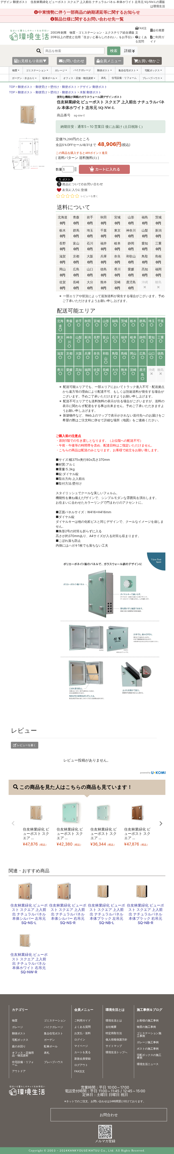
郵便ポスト (103, 70)
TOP (12, 87)
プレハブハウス (151, 78)
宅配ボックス (152, 70)
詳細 (127, 51)
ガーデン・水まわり (23, 78)
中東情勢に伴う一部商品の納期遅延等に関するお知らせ (89, 12)
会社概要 (158, 30)
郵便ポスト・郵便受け (32, 87)
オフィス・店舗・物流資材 (78, 78)
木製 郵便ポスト (90, 92)
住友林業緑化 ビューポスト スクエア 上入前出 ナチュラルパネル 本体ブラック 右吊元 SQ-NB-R (145, 914)
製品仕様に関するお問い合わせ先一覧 (89, 19)
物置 (14, 70)
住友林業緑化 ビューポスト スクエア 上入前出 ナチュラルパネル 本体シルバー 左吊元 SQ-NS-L (29, 914)
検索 (113, 51)
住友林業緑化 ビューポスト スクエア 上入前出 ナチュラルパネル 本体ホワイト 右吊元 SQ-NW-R (29, 963)
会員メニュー (110, 61)
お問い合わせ (73, 61)
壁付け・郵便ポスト (63, 87)
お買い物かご (149, 61)
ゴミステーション (36, 70)
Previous (13, 823)
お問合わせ (109, 1114)
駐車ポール (49, 78)
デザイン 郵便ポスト (93, 87)
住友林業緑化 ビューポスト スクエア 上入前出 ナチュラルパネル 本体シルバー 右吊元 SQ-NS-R (67, 914)
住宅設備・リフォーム (124, 77)
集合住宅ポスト (127, 70)
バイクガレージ (82, 70)
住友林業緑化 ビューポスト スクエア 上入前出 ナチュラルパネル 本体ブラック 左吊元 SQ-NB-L (106, 914)
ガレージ (60, 70)
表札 (103, 77)
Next (160, 823)
